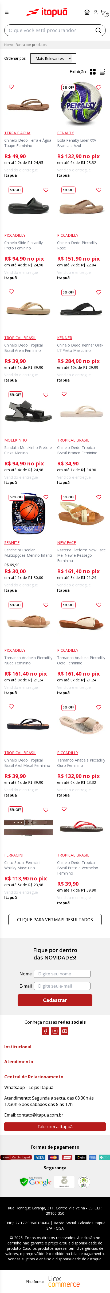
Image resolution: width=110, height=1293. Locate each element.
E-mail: (26, 986)
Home (9, 44)
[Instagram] (55, 1031)
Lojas (87, 12)
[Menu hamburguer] (6, 12)
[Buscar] (98, 30)
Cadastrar (55, 1000)
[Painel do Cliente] (95, 12)
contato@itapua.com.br (40, 1115)
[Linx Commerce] (64, 1281)
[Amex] (92, 1157)
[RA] (84, 1181)
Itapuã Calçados (47, 12)
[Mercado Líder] (64, 1181)
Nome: (26, 974)
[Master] (53, 1157)
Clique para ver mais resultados (55, 920)
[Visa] (39, 1157)
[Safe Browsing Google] (35, 1181)
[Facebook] (45, 1031)
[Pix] (104, 1157)
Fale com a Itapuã (55, 1127)
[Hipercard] (67, 1157)
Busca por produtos (31, 44)
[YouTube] (64, 1031)
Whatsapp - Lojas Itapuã (28, 1087)
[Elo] (81, 1157)
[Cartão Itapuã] (16, 1157)
